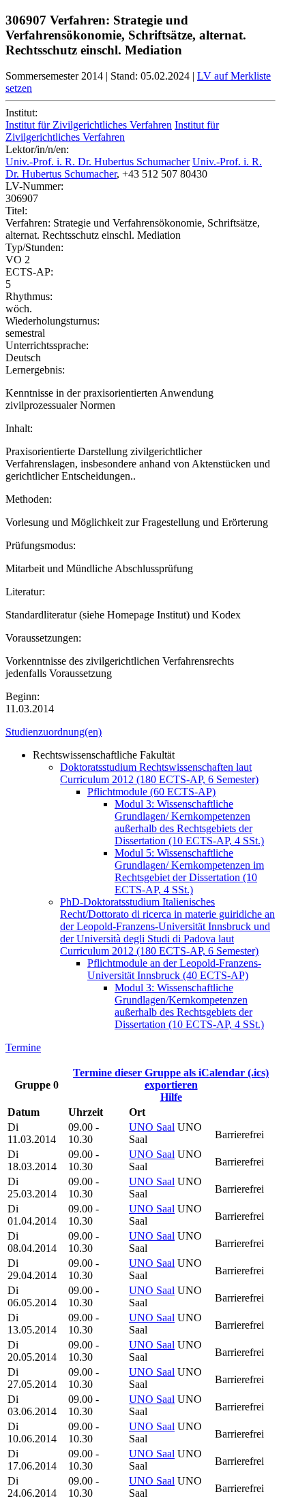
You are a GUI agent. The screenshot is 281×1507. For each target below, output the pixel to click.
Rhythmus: (29, 296)
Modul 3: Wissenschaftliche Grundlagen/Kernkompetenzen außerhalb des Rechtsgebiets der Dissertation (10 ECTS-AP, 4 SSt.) (189, 1006)
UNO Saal (152, 1127)
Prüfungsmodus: (40, 545)
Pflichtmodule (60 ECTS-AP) (151, 791)
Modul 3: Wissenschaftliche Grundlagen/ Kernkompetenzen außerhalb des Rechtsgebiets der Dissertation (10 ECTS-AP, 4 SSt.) (189, 822)
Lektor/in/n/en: (37, 149)
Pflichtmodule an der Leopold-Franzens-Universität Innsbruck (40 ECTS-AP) (174, 969)
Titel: (16, 210)
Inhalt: (19, 428)
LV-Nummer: (34, 186)
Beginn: (22, 696)
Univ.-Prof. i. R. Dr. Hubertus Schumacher (97, 161)
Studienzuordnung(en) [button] (53, 732)
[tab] (140, 732)
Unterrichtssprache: (47, 345)
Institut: (21, 112)
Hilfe (171, 1097)
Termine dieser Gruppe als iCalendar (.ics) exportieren (171, 1079)
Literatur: (25, 591)
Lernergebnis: (35, 370)
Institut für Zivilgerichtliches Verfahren (88, 125)
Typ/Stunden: (34, 247)
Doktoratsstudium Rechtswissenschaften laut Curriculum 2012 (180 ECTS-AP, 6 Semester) (159, 773)
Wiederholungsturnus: (52, 321)
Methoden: (28, 499)
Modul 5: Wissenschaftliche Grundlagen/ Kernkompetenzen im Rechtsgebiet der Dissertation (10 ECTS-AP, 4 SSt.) (189, 871)
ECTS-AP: (29, 272)
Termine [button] (23, 1047)
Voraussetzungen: (43, 638)
